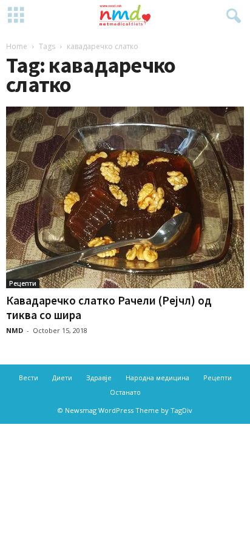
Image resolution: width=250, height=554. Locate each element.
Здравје (99, 377)
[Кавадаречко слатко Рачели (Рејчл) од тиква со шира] (125, 197)
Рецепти (22, 283)
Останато (125, 392)
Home (16, 46)
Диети (62, 377)
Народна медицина (157, 377)
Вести (28, 377)
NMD (14, 330)
